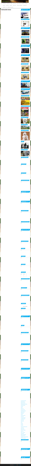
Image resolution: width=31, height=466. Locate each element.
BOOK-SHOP (23, 3)
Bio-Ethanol (22, 424)
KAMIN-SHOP (7, 5)
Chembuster (22, 406)
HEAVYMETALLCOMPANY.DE (19, 5)
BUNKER (11, 3)
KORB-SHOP (4, 5)
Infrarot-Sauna (22, 408)
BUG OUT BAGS (14, 3)
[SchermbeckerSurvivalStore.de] (1, 4)
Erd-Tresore (22, 425)
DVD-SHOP (26, 3)
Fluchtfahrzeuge (22, 433)
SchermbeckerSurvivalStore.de (5, 1)
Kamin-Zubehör (22, 416)
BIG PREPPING (4, 3)
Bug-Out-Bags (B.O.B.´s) (23, 435)
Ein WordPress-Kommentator (23, 11)
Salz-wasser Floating (23, 409)
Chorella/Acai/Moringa (23, 405)
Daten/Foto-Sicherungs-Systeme (24, 426)
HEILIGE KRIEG (8, 3)
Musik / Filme (22, 431)
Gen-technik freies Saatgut (23, 400)
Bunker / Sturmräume (23, 432)
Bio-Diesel (22, 423)
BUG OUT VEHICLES (19, 3)
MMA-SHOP (11, 5)
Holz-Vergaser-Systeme (23, 417)
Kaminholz (22, 414)
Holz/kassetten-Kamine (23, 415)
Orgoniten (22, 407)
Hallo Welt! (28, 11)
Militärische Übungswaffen (23, 434)
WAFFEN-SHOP (14, 5)
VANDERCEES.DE (25, 5)
